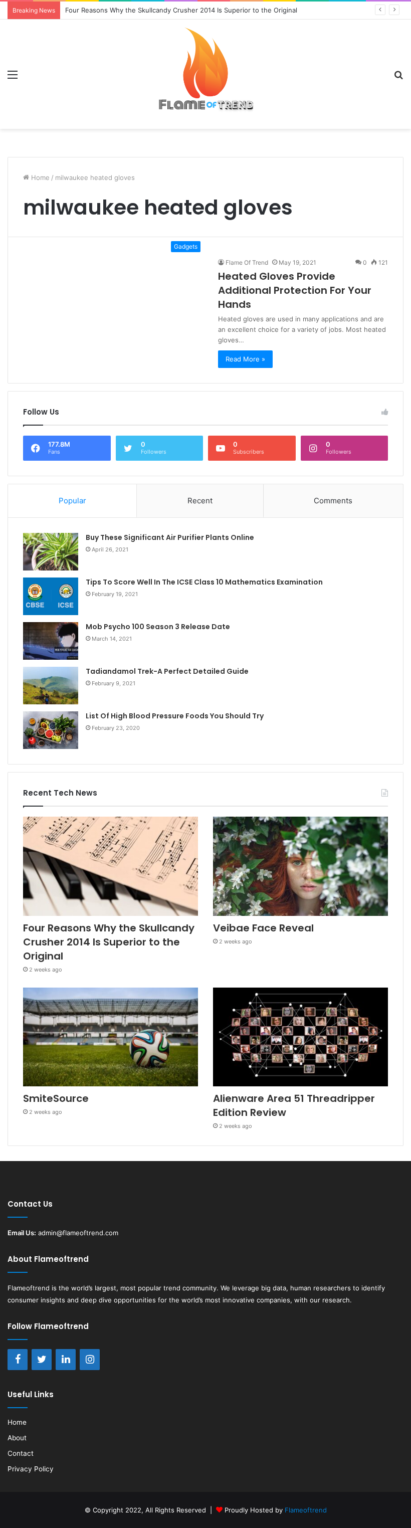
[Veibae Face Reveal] (300, 866)
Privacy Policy (31, 1469)
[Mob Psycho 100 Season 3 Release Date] (50, 641)
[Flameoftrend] (205, 74)
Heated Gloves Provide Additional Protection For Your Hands (294, 290)
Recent (200, 500)
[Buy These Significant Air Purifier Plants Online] (50, 551)
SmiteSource (56, 1098)
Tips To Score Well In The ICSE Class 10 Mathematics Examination (204, 582)
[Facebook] (18, 1359)
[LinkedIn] (66, 1359)
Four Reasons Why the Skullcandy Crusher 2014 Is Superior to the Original (108, 942)
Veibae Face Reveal (263, 928)
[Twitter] (42, 1359)
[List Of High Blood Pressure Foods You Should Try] (50, 730)
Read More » (245, 359)
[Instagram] (90, 1359)
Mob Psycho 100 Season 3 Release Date (158, 627)
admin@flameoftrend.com (78, 1233)
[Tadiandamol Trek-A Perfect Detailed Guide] (50, 685)
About (17, 1438)
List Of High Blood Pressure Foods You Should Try (175, 716)
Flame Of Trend (247, 262)
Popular (72, 500)
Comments (333, 500)
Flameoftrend (29, 1288)
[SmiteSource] (110, 1037)
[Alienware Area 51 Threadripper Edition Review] (300, 1037)
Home (39, 177)
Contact (21, 1453)
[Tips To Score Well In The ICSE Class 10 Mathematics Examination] (50, 596)
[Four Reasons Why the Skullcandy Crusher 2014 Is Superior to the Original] (110, 866)
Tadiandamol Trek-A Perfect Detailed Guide (167, 671)
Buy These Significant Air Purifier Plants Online (170, 537)
